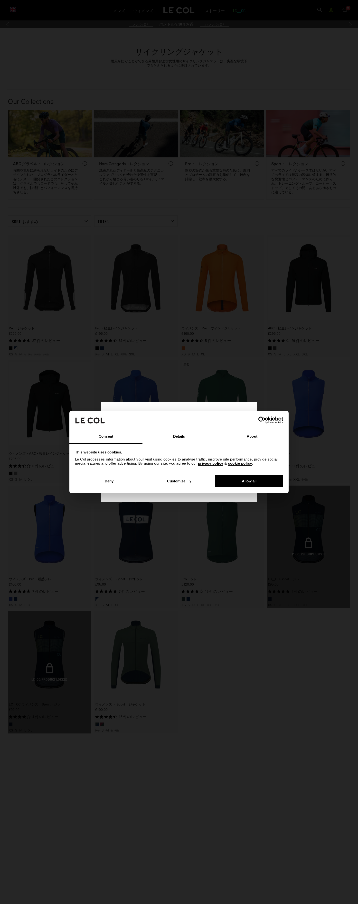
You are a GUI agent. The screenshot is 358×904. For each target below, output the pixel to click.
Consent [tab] (106, 436)
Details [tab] (179, 436)
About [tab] (252, 436)
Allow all (249, 481)
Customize (176, 481)
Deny (109, 481)
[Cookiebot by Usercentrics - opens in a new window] (262, 420)
